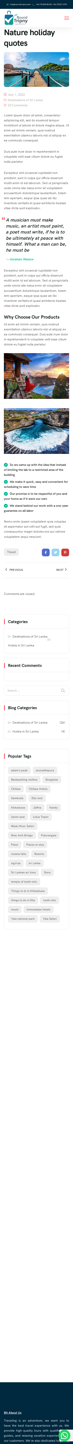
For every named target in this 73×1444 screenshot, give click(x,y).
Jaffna (37, 807)
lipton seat (18, 817)
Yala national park (23, 918)
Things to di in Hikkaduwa (28, 891)
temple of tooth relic (24, 881)
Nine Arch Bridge (22, 835)
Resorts (39, 854)
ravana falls (18, 854)
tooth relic (49, 900)
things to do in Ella (23, 900)
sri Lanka (34, 863)
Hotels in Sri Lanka (21, 645)
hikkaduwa (18, 807)
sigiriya (15, 863)
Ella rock (37, 798)
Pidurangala (48, 835)
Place (14, 844)
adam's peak (19, 770)
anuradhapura (45, 770)
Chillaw (16, 789)
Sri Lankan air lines (23, 872)
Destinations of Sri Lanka (25, 100)
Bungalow (52, 779)
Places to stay (35, 844)
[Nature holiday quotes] (46, 552)
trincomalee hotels (38, 909)
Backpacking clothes (24, 779)
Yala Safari (50, 918)
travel (11, 552)
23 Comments (17, 105)
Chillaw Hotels (38, 789)
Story (47, 872)
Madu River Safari (22, 826)
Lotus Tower (41, 817)
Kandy (53, 807)
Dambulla (17, 798)
